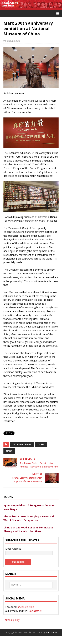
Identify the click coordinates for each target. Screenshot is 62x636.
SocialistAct (35, 610)
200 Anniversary (21, 444)
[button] (57, 13)
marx (9, 450)
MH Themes (51, 632)
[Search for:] (31, 585)
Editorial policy (11, 619)
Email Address (13, 548)
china (41, 444)
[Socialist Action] (31, 8)
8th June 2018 (13, 40)
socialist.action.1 (27, 607)
